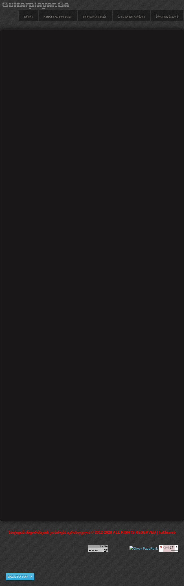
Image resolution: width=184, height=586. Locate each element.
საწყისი (28, 16)
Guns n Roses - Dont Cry (91, 333)
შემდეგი (111, 488)
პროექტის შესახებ (167, 16)
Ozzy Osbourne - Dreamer (92, 413)
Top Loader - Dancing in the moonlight (30, 254)
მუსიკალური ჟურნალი (131, 16)
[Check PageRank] (143, 548)
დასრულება (131, 488)
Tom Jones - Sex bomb (29, 333)
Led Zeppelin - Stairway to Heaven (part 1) (93, 456)
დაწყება (50, 488)
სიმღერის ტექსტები (95, 16)
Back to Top (18, 576)
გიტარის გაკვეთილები (57, 16)
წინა (63, 488)
